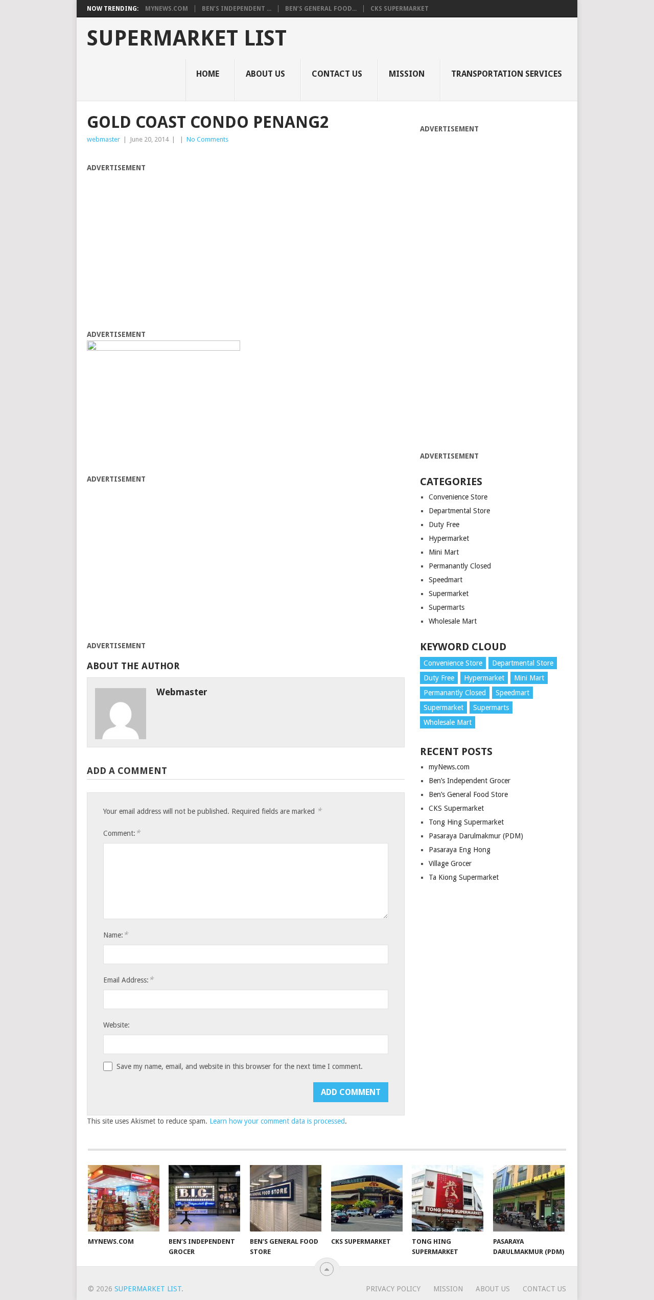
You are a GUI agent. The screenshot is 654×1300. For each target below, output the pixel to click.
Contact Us (337, 74)
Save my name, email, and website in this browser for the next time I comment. (239, 1066)
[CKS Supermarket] (367, 1198)
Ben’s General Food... (321, 8)
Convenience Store (458, 497)
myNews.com (166, 8)
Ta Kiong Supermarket (464, 877)
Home (207, 74)
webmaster (103, 139)
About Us (265, 74)
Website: (116, 1025)
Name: (115, 935)
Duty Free (444, 524)
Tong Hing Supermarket (466, 822)
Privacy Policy (393, 1289)
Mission (407, 74)
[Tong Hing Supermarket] (447, 1198)
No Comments (207, 139)
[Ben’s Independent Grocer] (204, 1198)
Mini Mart (444, 552)
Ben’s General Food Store (468, 794)
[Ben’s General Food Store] (285, 1198)
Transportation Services (506, 74)
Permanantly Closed (460, 566)
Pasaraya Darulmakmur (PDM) (476, 836)
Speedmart (445, 580)
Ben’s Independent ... (236, 8)
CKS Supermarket (399, 8)
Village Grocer (450, 863)
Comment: (121, 833)
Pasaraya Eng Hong (460, 850)
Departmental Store (459, 511)
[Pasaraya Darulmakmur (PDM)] (529, 1198)
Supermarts (446, 607)
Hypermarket (449, 538)
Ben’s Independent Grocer (469, 781)
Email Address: (128, 980)
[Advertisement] (246, 245)
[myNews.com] (123, 1198)
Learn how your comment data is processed (277, 1121)
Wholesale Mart (453, 621)
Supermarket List (187, 38)
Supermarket (449, 593)
